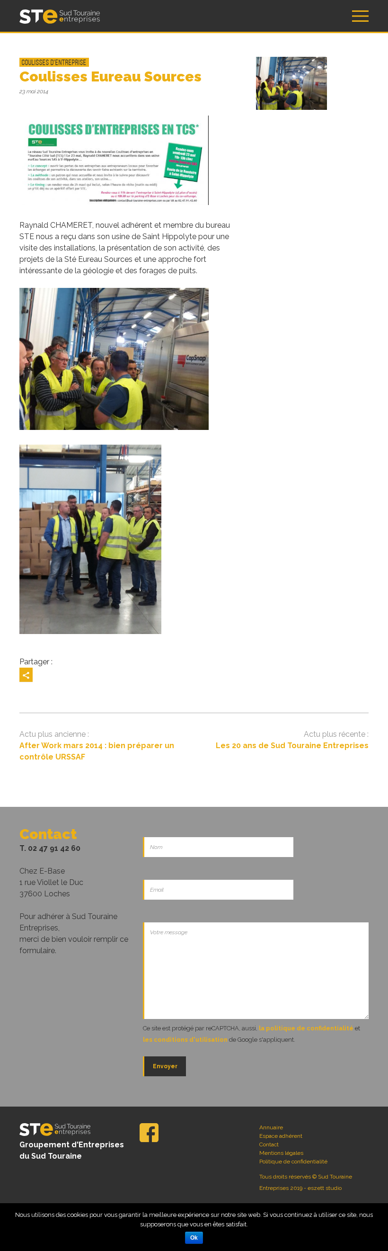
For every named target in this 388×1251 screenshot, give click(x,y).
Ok (194, 1237)
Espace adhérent (280, 1136)
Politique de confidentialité (293, 1161)
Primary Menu (360, 16)
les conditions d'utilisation (185, 1039)
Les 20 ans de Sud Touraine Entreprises (292, 745)
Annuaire (271, 1127)
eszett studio (325, 1188)
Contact (269, 1144)
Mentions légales (281, 1153)
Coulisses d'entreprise (54, 62)
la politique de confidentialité (306, 1028)
